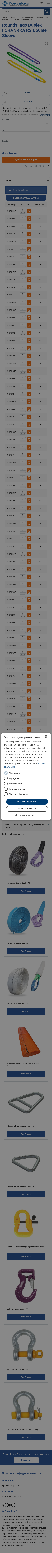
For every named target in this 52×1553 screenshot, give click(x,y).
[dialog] (26, 776)
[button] (26, 815)
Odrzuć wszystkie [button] (27, 808)
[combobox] (46, 736)
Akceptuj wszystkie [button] (27, 802)
